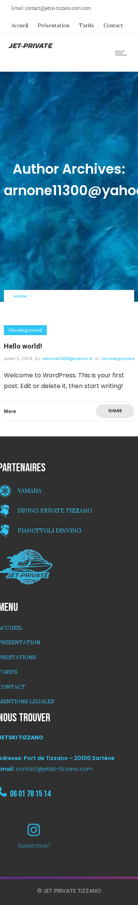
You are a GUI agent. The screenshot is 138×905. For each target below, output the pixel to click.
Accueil (20, 25)
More (10, 411)
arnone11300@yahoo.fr (68, 359)
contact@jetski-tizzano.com (54, 769)
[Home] (31, 47)
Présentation (53, 25)
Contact (113, 25)
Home (20, 296)
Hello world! (23, 346)
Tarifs (86, 25)
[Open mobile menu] (122, 53)
